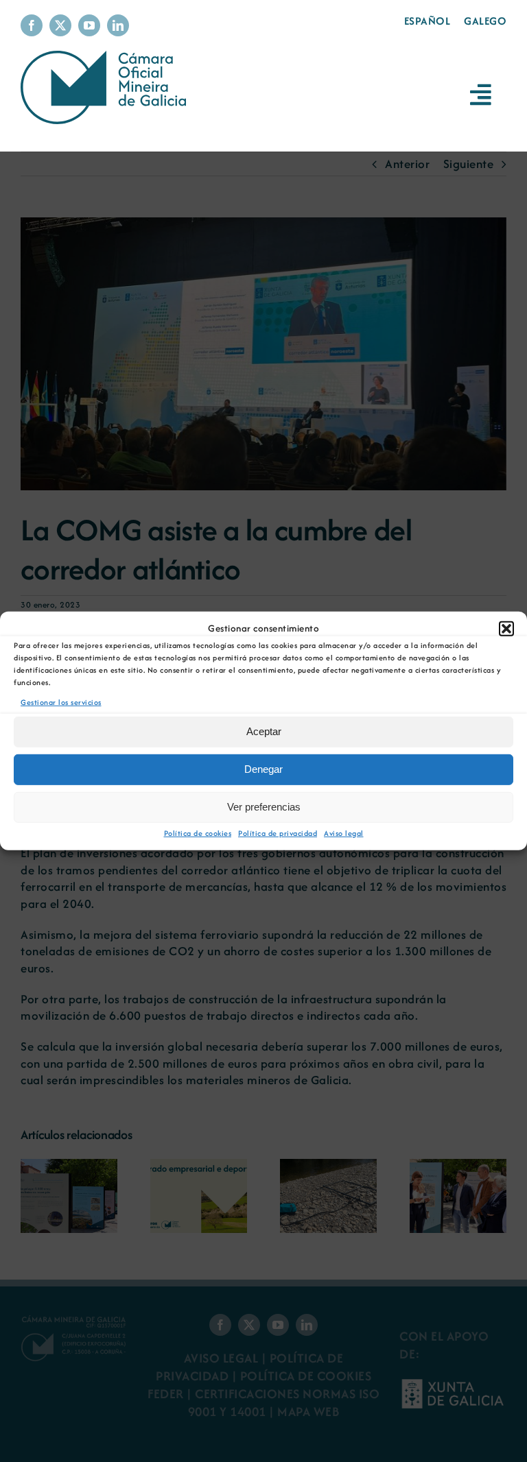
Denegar (263, 769)
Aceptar (263, 731)
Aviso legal (344, 833)
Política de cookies (198, 833)
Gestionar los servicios (61, 702)
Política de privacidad (277, 833)
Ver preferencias (264, 807)
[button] (506, 629)
